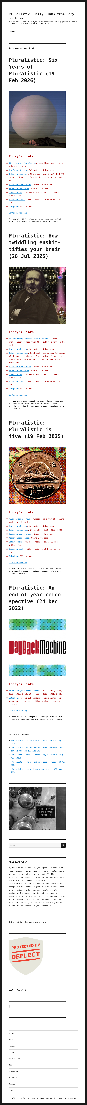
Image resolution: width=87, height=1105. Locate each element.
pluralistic (26, 571)
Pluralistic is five (19, 519)
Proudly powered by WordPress (63, 1098)
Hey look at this (18, 170)
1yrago (61, 717)
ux (64, 406)
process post (47, 571)
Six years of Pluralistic (22, 163)
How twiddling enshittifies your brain (30, 339)
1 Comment (58, 719)
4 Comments (22, 573)
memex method (55, 219)
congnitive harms (44, 401)
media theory (55, 568)
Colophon (13, 206)
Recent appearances (19, 188)
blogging (44, 219)
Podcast (13, 1052)
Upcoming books (17, 199)
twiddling (54, 406)
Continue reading (18, 213)
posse (11, 221)
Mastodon (13, 1071)
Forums (12, 1046)
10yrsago (44, 717)
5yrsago (21, 719)
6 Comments (53, 221)
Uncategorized (32, 219)
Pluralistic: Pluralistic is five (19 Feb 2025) (36, 429)
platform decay (41, 406)
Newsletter (14, 1059)
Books (11, 1033)
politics (36, 571)
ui (60, 406)
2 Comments (15, 408)
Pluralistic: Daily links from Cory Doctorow (28, 1098)
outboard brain (27, 406)
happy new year (32, 719)
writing (43, 221)
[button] (37, 808)
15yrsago (53, 717)
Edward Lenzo (59, 401)
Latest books (15, 192)
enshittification (16, 403)
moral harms (14, 406)
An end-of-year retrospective (24, 691)
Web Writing (34, 221)
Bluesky (13, 1078)
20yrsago (12, 719)
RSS (10, 1065)
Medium (12, 1084)
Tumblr (12, 1090)
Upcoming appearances (20, 184)
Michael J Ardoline (52, 403)
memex (27, 403)
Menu (13, 31)
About (11, 1040)
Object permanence (18, 174)
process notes (21, 221)
